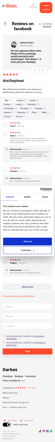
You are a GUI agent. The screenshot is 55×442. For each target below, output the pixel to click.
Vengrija (40, 108)
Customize (26, 250)
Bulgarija (23, 112)
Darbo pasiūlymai (14, 380)
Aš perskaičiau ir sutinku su (25, 337)
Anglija (8, 104)
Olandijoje (8, 376)
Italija (46, 112)
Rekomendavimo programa (16, 402)
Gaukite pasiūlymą (46, 8)
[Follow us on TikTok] (41, 431)
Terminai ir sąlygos (9, 436)
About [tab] (45, 197)
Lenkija (20, 104)
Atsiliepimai (19, 388)
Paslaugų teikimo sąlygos (11, 434)
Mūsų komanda (10, 393)
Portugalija (10, 108)
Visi (9, 100)
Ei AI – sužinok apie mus (14, 407)
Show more (27, 286)
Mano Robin (10, 420)
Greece (20, 116)
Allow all (27, 241)
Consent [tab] (10, 197)
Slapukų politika (8, 438)
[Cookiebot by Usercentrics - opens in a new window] (40, 189)
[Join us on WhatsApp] (50, 431)
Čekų (35, 112)
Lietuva (22, 100)
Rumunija (33, 104)
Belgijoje (19, 376)
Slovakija (26, 108)
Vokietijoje (30, 376)
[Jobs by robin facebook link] (47, 431)
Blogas (6, 397)
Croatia (8, 116)
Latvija (34, 100)
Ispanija (9, 112)
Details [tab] (27, 197)
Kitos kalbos (26, 420)
